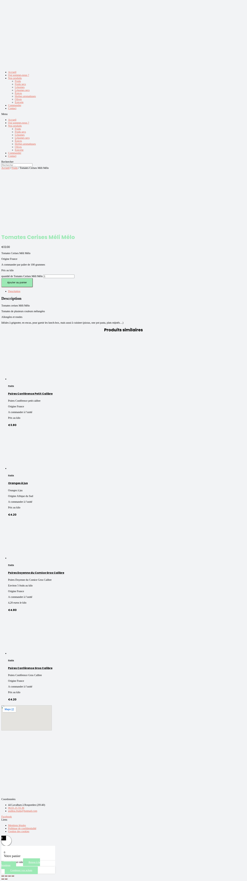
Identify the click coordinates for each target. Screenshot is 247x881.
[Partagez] (6, 875)
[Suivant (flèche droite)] (6, 878)
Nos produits (15, 78)
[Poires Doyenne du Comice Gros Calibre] (27, 558)
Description (14, 291)
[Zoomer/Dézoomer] (12, 875)
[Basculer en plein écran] (9, 875)
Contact (12, 108)
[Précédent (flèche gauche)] (2, 878)
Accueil (12, 72)
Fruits (18, 81)
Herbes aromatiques (25, 96)
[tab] (127, 291)
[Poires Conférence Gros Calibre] (27, 653)
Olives (18, 99)
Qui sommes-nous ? (18, 75)
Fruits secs (20, 84)
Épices (18, 93)
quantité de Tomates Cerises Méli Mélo (22, 276)
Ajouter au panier (17, 282)
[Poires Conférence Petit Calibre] (27, 378)
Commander (14, 105)
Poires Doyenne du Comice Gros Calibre (36, 573)
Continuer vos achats (21, 870)
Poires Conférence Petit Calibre (30, 394)
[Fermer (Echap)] (2, 875)
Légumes (20, 87)
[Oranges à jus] (27, 468)
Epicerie (19, 102)
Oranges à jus (18, 483)
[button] (123, 114)
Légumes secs (22, 90)
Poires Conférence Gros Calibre (30, 668)
